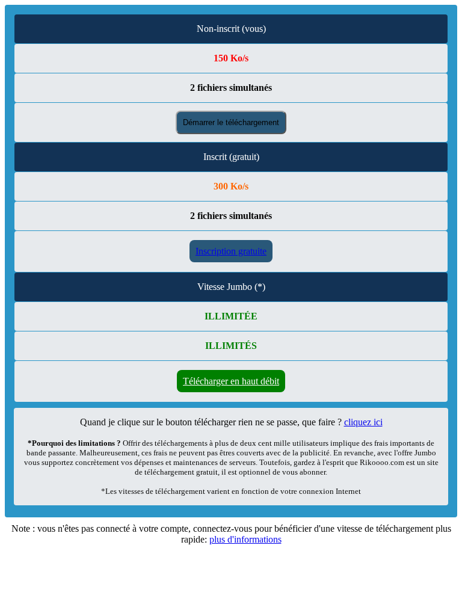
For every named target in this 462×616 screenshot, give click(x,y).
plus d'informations (245, 539)
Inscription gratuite (231, 251)
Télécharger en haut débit (231, 381)
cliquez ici (363, 422)
